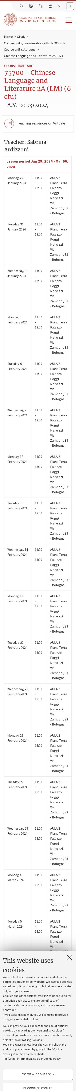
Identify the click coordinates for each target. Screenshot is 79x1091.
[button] (66, 20)
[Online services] (41, 6)
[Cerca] (22, 6)
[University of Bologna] (30, 19)
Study (21, 36)
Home (8, 36)
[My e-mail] (60, 6)
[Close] (69, 957)
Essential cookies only (38, 1074)
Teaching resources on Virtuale (41, 123)
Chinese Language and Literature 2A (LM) (33, 56)
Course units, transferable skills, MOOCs (33, 43)
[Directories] (31, 6)
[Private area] (50, 6)
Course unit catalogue (20, 49)
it (70, 6)
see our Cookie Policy (47, 1059)
